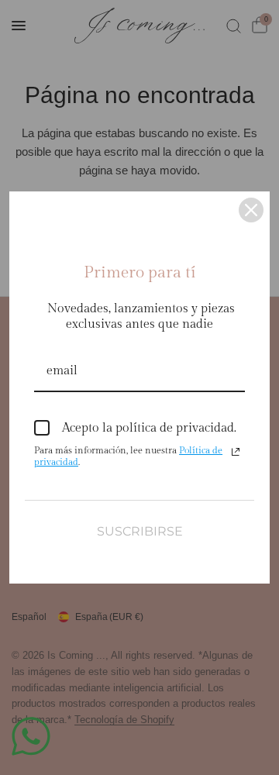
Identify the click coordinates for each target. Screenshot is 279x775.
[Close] (251, 210)
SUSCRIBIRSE (140, 531)
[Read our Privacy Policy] (235, 452)
